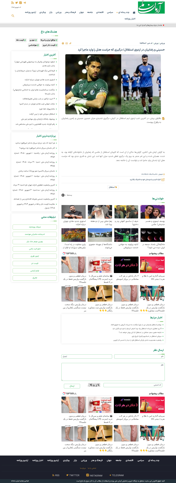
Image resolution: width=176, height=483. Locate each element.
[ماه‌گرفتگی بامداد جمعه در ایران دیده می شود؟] (153, 235)
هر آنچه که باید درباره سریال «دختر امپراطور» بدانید (35, 143)
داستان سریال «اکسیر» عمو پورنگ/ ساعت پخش (36, 171)
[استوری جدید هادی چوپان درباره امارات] (73, 212)
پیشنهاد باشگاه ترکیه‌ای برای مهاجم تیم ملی (38, 119)
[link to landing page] (151, 7)
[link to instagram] (20, 2)
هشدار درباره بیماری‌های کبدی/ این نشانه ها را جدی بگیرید (142, 25)
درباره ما (83, 468)
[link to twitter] (16, 2)
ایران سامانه (15, 481)
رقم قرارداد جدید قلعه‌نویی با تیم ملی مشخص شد (35, 124)
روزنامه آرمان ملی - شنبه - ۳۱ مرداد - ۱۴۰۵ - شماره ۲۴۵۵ (35, 164)
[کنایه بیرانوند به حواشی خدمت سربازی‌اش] (126, 235)
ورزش (156, 43)
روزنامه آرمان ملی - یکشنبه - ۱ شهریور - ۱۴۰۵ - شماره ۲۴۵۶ (34, 155)
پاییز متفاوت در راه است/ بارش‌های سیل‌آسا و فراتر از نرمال (74, 246)
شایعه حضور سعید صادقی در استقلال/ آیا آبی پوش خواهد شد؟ (140, 332)
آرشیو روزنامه (30, 12)
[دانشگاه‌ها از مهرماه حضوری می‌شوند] (100, 235)
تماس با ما (92, 468)
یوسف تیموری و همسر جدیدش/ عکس (155, 223)
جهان (81, 12)
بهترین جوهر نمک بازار (35, 241)
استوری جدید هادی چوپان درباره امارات (74, 223)
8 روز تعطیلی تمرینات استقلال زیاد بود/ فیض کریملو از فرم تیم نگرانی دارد (136, 328)
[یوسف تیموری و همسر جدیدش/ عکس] (153, 212)
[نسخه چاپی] (62, 43)
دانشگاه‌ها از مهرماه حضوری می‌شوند (100, 246)
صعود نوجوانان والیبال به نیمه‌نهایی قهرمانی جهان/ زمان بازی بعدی (34, 63)
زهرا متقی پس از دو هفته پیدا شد (101, 223)
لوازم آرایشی (34, 270)
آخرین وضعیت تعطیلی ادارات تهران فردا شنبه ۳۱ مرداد (34, 185)
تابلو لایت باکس (35, 249)
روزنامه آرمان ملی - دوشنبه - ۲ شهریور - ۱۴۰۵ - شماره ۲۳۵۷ (34, 178)
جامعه (90, 12)
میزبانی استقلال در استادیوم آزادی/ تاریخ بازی (146, 336)
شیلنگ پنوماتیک (35, 227)
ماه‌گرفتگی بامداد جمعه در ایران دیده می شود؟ (153, 246)
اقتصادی (100, 12)
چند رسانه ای (153, 460)
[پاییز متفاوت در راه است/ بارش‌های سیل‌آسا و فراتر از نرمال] (73, 235)
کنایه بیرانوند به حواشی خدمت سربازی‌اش (128, 246)
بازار (50, 12)
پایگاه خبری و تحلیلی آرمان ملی (126, 481)
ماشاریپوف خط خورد (47, 109)
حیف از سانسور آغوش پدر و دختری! (126, 223)
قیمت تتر (34, 263)
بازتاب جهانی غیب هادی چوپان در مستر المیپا (37, 103)
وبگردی (42, 12)
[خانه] (134, 12)
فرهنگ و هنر (70, 12)
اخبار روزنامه (130, 18)
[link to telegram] (24, 2)
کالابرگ (34, 278)
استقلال (112, 187)
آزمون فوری (35, 256)
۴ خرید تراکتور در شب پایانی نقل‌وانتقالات (39, 98)
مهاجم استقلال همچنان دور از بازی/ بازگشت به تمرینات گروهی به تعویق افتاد (136, 325)
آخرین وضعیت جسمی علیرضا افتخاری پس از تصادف (34, 199)
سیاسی (110, 12)
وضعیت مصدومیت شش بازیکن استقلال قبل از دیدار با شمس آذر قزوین (137, 340)
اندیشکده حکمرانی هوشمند (35, 234)
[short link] (70, 43)
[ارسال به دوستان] (66, 43)
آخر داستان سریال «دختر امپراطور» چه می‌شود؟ (37, 148)
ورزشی (58, 12)
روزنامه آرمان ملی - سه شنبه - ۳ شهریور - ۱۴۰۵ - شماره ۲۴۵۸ (34, 192)
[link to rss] (12, 2)
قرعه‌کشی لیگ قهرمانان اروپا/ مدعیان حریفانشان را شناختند (35, 72)
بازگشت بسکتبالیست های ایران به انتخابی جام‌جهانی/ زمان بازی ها (34, 91)
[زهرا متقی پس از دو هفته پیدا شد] (100, 212)
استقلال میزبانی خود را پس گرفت (42, 114)
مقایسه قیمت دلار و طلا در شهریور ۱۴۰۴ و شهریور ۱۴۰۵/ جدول (36, 206)
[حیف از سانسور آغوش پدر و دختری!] (126, 212)
